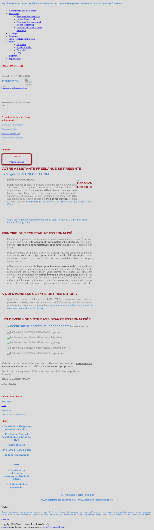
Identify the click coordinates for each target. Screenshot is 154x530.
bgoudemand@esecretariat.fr (14, 88)
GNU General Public (55, 527)
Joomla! (5, 527)
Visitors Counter (16, 162)
